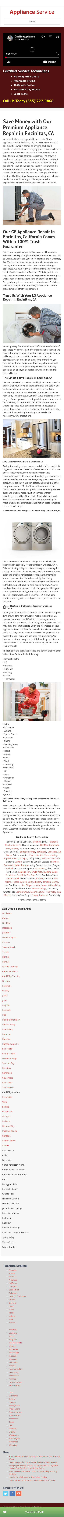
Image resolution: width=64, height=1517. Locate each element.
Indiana (12, 1316)
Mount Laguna (37, 891)
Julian (17, 865)
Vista (8, 848)
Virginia (12, 1432)
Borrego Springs (27, 851)
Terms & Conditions (34, 1507)
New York (13, 1379)
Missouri (12, 1356)
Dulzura (47, 871)
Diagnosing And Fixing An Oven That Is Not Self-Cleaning (33, 1462)
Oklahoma (13, 1395)
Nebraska (13, 1362)
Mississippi (14, 1352)
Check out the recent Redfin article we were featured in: (32, 1480)
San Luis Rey (24, 871)
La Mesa (6, 1121)
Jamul (43, 885)
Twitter (5, 1493)
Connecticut (14, 1290)
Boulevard (41, 851)
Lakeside (39, 855)
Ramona (43, 895)
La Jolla (36, 885)
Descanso (52, 851)
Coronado (54, 845)
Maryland (13, 1339)
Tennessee (13, 1418)
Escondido (40, 868)
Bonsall (39, 878)
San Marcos (8, 1087)
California (13, 1283)
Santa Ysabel (12, 878)
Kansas (12, 1322)
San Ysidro (7, 1048)
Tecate (15, 881)
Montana (12, 1359)
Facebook (12, 1493)
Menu (32, 21)
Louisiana (13, 1333)
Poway (34, 895)
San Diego (27, 885)
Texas (11, 1422)
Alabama (13, 1270)
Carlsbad (8, 868)
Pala (31, 855)
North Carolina (15, 1382)
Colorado (13, 1286)
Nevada (12, 1365)
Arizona (12, 1276)
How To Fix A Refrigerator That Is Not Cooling (28, 1477)
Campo (18, 861)
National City (53, 885)
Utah (11, 1425)
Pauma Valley (50, 855)
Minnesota (13, 1349)
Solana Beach (34, 881)
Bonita (55, 881)
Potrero (25, 865)
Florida (12, 1299)
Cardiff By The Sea (25, 875)
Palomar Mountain (51, 858)
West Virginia (14, 1438)
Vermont (12, 1428)
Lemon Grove (22, 891)
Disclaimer (7, 1507)
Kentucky (12, 1329)
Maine (11, 1336)
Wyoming (13, 1445)
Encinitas (54, 861)
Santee (23, 881)
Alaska (12, 1273)
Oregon (12, 1402)
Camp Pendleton (10, 971)
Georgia (12, 1303)
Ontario (12, 1399)
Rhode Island (14, 1409)
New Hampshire (15, 1369)
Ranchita (46, 881)
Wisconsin (13, 1441)
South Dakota (14, 1415)
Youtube (18, 1493)
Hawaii (11, 1306)
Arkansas (13, 1280)
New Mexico (14, 1375)
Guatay (14, 848)
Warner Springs (39, 888)
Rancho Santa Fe (13, 845)
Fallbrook (53, 841)
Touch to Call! (34, 1512)
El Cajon (23, 858)
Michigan (13, 1346)
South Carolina (15, 1412)
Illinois (11, 1313)
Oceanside (9, 865)
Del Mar (44, 845)
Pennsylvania (14, 1405)
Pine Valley (51, 891)
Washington (14, 1435)
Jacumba (37, 841)
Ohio (11, 1392)
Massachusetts (15, 1343)
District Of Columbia (17, 1296)
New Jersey (13, 1372)
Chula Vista (37, 871)
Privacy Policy (19, 1507)
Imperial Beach (11, 858)
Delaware (13, 1293)
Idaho (11, 1309)
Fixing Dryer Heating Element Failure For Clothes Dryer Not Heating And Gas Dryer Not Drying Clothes (33, 1466)
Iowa (11, 1319)
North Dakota (14, 1385)
